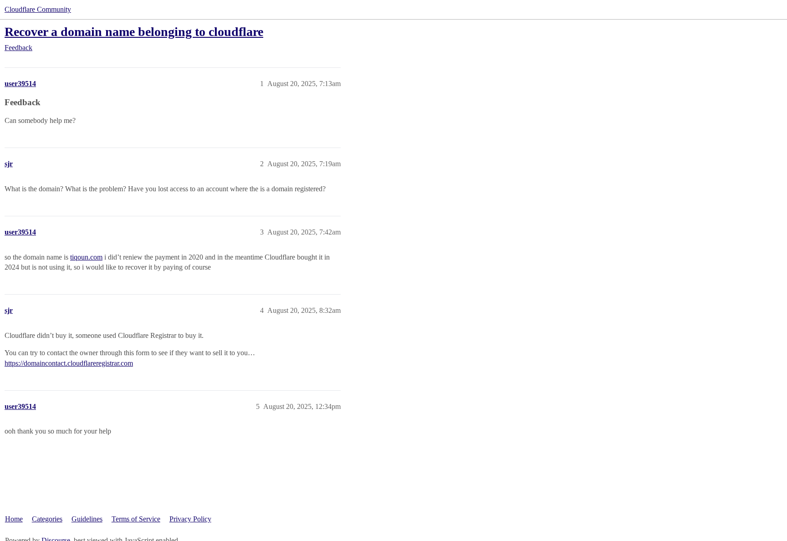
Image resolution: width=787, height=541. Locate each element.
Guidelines (87, 519)
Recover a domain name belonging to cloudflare (134, 32)
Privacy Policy (190, 519)
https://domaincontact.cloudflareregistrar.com (69, 363)
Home (14, 519)
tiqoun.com (86, 257)
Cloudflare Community (38, 9)
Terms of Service (136, 519)
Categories (47, 519)
